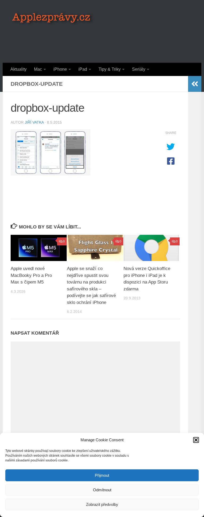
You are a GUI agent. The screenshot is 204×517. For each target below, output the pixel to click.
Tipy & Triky (110, 69)
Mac (38, 69)
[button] (196, 440)
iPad (82, 69)
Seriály (138, 69)
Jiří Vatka (34, 122)
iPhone (60, 69)
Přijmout (102, 475)
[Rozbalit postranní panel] (194, 84)
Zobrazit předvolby (102, 504)
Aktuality (18, 69)
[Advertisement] (96, 41)
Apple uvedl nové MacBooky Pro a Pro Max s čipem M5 (31, 275)
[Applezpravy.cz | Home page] (53, 18)
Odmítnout (102, 490)
